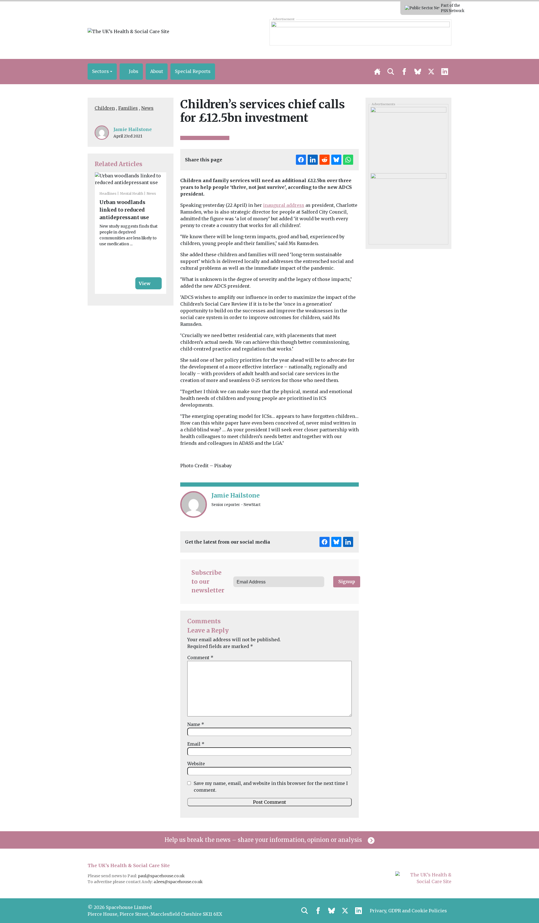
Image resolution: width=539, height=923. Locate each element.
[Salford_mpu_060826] (408, 204)
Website (196, 763)
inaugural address (283, 205)
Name (195, 724)
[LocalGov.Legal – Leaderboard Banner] (360, 32)
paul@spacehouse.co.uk (162, 875)
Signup (346, 581)
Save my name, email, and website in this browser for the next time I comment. (271, 786)
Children (105, 108)
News (147, 108)
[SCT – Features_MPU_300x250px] (408, 138)
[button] (102, 71)
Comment (200, 657)
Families (128, 108)
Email (195, 744)
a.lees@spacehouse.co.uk (179, 881)
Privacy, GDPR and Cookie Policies (408, 910)
